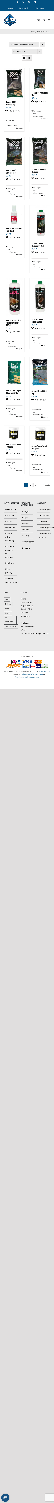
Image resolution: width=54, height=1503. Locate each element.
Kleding (25, 523)
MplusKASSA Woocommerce (32, 674)
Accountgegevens (44, 527)
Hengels (26, 511)
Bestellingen (44, 509)
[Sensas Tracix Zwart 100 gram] (40, 434)
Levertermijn (10, 509)
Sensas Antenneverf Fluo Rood (14, 229)
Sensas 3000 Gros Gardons (39, 170)
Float (7, 609)
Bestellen (9, 515)
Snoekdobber (11, 626)
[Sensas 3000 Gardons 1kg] (14, 152)
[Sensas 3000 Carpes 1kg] (40, 78)
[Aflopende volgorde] (42, 44)
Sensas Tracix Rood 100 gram (13, 445)
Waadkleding (27, 542)
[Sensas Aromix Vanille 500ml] (40, 297)
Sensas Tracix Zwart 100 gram (39, 447)
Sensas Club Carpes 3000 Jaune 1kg (13, 391)
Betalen (8, 521)
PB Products (9, 620)
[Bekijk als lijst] (29, 58)
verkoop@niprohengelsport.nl (34, 633)
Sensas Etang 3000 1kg (39, 392)
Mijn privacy (8, 571)
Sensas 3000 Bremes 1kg (11, 103)
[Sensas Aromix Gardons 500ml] (40, 222)
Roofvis (25, 536)
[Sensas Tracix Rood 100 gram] (14, 433)
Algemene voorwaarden (10, 580)
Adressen (43, 521)
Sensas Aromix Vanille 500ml (37, 320)
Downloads (44, 515)
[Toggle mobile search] (44, 20)
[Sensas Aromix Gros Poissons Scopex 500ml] (14, 297)
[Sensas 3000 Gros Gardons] (40, 151)
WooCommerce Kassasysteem (27, 677)
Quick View (15, 111)
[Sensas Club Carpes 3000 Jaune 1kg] (14, 372)
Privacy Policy (44, 671)
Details (19, 128)
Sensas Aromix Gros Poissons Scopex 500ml (13, 323)
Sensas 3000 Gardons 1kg (11, 171)
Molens (25, 529)
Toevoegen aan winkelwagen (11, 123)
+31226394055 (27, 626)
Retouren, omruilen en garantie (9, 551)
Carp (7, 599)
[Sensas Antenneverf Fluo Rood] (14, 215)
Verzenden (10, 527)
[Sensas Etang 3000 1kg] (40, 372)
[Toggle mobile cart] (38, 20)
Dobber (8, 604)
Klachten (9, 563)
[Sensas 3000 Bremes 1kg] (14, 83)
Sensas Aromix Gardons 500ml (38, 244)
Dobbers (26, 548)
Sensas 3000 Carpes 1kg (40, 94)
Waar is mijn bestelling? (10, 537)
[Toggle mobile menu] (49, 20)
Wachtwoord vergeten (44, 535)
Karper (25, 517)
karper (7, 613)
